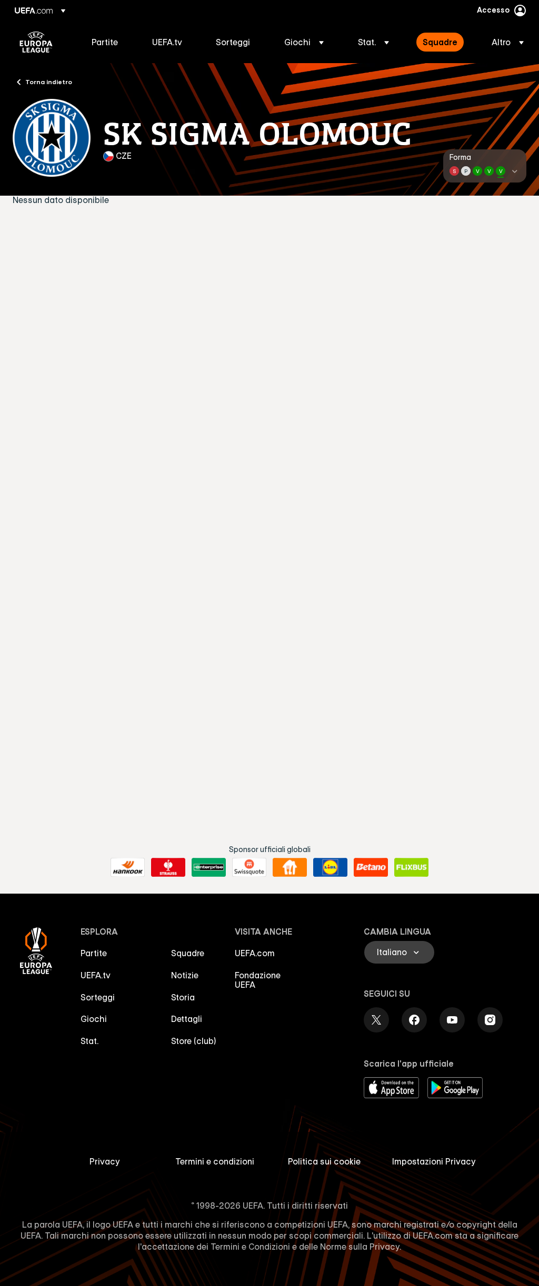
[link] (105, 42)
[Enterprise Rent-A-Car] (209, 867)
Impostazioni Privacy (434, 1161)
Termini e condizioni (214, 1161)
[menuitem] (109, 42)
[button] (304, 42)
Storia (183, 997)
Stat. (89, 1041)
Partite (94, 953)
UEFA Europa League (36, 42)
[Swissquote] (249, 867)
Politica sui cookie (324, 1161)
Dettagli (186, 1019)
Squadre (187, 953)
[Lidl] (330, 867)
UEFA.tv (96, 975)
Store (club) (193, 1041)
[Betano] (371, 867)
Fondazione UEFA (258, 979)
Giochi (94, 1019)
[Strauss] (168, 867)
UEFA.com (255, 953)
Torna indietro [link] (48, 81)
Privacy (104, 1161)
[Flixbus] (411, 867)
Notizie (184, 975)
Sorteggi (98, 997)
